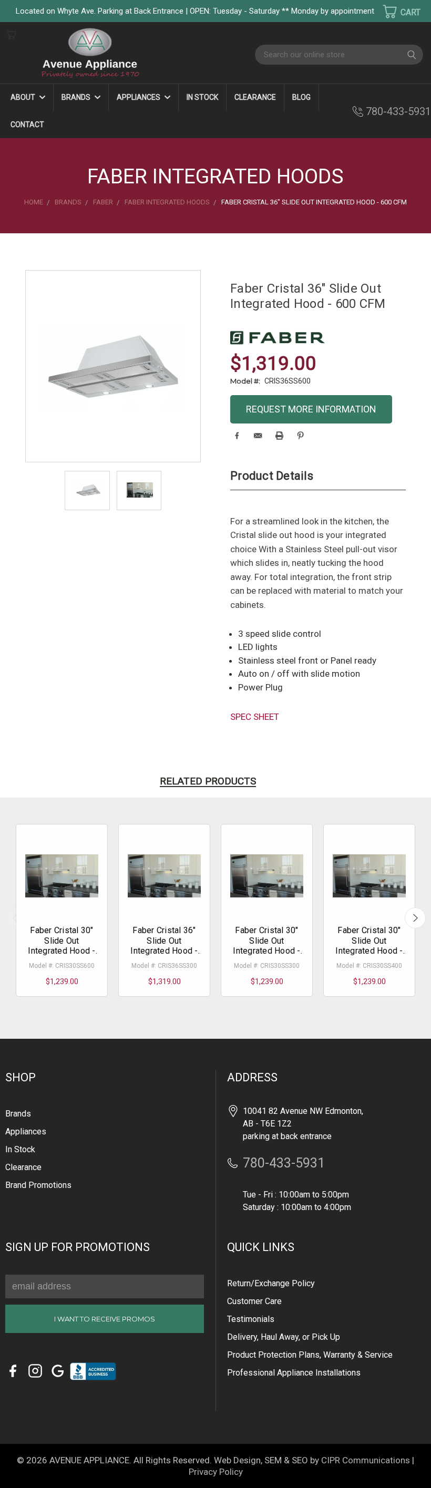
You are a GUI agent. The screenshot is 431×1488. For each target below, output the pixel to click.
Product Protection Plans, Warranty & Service (310, 1355)
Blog (301, 97)
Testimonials (250, 1319)
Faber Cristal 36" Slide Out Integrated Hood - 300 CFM (164, 945)
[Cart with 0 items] (394, 11)
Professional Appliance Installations (294, 1373)
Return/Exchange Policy (271, 1283)
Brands (76, 97)
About (24, 97)
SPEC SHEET (254, 716)
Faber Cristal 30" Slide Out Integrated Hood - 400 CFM (369, 945)
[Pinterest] (300, 435)
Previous (15, 917)
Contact (27, 124)
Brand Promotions (38, 1185)
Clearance (255, 97)
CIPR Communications (365, 1460)
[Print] (279, 435)
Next (415, 917)
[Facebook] (237, 435)
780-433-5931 (398, 111)
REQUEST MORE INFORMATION (311, 409)
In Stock (202, 97)
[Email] (258, 435)
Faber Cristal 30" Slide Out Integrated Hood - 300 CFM (266, 945)
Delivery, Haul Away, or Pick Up (283, 1337)
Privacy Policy (216, 1471)
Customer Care (254, 1301)
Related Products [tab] (208, 781)
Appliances (139, 97)
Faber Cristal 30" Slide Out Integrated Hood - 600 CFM (61, 945)
